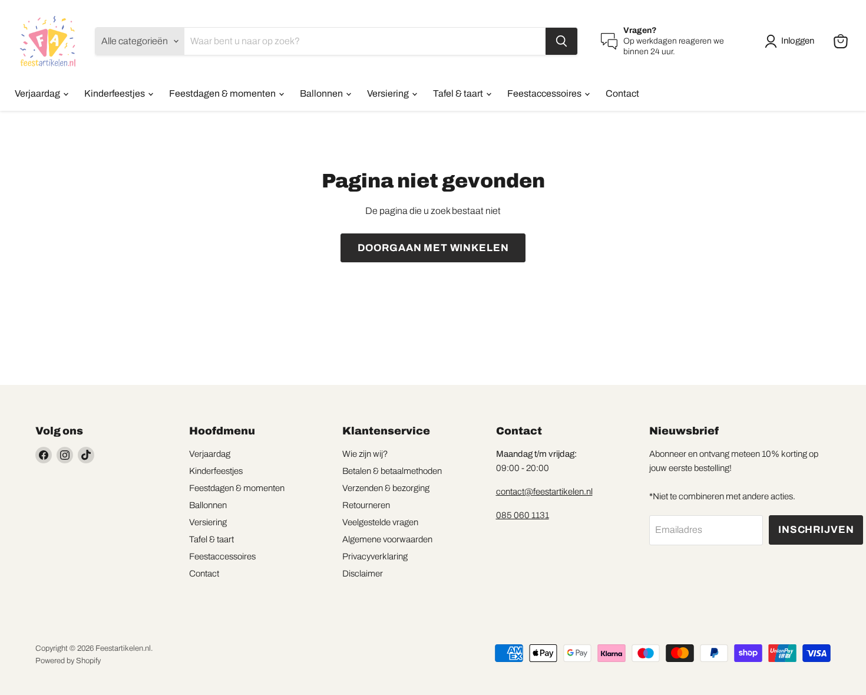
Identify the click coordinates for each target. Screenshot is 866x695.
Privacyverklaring (375, 556)
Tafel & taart (459, 93)
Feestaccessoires (545, 93)
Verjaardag (38, 93)
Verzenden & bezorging (385, 488)
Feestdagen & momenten (223, 93)
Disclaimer (362, 573)
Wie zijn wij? (365, 454)
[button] (792, 41)
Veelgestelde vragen (380, 522)
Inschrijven (816, 529)
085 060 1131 (522, 515)
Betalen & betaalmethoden (392, 471)
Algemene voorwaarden (387, 539)
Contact (622, 93)
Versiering (389, 93)
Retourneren (366, 505)
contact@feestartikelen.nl (544, 491)
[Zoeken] (561, 41)
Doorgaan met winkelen (433, 247)
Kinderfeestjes (115, 93)
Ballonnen (322, 93)
